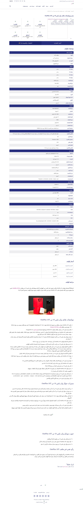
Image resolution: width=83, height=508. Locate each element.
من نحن (47, 492)
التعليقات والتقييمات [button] (25, 43)
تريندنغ (47, 6)
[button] (10, 6)
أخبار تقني (51, 6)
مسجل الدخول (65, 466)
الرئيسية (72, 11)
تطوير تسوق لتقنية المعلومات (41, 502)
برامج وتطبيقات (25, 6)
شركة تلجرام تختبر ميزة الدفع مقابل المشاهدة (66, 1)
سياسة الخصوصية (41, 492)
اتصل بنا (35, 492)
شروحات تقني (32, 6)
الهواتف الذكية (38, 6)
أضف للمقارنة (57, 43)
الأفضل (43, 6)
